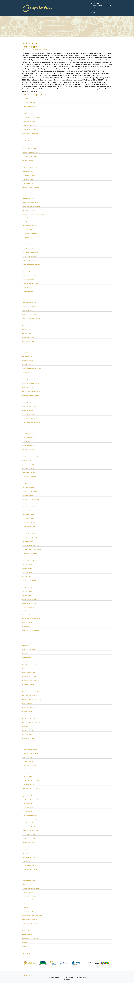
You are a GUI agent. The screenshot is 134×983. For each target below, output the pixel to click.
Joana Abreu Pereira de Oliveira (30, 491)
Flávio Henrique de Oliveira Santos (31, 391)
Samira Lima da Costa (27, 861)
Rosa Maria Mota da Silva (28, 838)
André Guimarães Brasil (28, 183)
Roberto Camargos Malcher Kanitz (31, 830)
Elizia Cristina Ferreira (27, 345)
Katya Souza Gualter (27, 576)
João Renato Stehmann (28, 503)
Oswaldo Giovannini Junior (29, 765)
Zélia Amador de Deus (27, 954)
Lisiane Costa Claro (27, 615)
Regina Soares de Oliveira (28, 796)
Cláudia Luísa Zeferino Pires (29, 268)
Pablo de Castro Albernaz (28, 769)
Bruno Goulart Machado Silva (29, 225)
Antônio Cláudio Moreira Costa (30, 202)
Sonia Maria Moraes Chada (28, 900)
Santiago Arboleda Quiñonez (29, 869)
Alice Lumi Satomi (26, 137)
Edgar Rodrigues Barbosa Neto (30, 314)
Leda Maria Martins (27, 591)
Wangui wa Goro (26, 942)
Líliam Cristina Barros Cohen (29, 611)
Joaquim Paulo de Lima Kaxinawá (30, 510)
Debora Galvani (26, 295)
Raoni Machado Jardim (28, 792)
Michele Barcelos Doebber (28, 734)
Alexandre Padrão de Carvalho (30, 133)
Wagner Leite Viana (27, 934)
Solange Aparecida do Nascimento (31, 888)
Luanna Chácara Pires (27, 622)
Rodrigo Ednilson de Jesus (29, 834)
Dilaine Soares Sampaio (28, 310)
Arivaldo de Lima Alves (28, 210)
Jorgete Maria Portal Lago (28, 526)
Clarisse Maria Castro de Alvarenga (31, 264)
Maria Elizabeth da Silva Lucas (30, 695)
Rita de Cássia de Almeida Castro (30, 826)
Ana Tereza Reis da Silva (28, 171)
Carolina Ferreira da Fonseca (29, 248)
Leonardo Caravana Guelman (29, 599)
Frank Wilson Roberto (27, 410)
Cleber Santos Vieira (27, 272)
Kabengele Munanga (27, 568)
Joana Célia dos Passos (28, 495)
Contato (93, 12)
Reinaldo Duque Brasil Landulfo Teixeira (32, 799)
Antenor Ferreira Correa (28, 198)
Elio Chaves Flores (26, 333)
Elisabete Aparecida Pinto (28, 341)
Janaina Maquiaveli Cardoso (29, 476)
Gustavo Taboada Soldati (28, 437)
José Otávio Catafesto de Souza (30, 545)
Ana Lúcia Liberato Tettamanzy (30, 156)
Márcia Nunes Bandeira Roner (29, 668)
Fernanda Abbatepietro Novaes (30, 379)
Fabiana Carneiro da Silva (28, 372)
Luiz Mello (24, 653)
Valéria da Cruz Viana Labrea (29, 919)
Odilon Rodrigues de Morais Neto (30, 753)
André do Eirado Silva (27, 179)
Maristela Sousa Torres (28, 730)
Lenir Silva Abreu (26, 595)
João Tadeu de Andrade (28, 507)
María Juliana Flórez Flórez (29, 707)
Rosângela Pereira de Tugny (29, 842)
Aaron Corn (25, 98)
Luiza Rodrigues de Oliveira (29, 661)
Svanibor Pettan (26, 904)
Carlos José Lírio (26, 237)
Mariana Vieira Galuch (27, 715)
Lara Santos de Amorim (28, 584)
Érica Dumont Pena (27, 356)
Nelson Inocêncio (26, 746)
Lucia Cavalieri (25, 626)
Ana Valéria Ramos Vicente (29, 175)
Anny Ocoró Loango (27, 194)
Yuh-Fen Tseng (26, 950)
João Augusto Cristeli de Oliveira (30, 499)
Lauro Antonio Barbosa (28, 588)
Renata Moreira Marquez (28, 811)
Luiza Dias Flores (26, 657)
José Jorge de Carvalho (28, 541)
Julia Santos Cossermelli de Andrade (31, 549)
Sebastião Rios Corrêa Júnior (29, 873)
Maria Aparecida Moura (28, 684)
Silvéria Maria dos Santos (28, 880)
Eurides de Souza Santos (28, 364)
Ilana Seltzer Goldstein (28, 449)
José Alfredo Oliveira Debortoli (30, 530)
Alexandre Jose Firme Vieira (29, 129)
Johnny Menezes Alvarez (28, 518)
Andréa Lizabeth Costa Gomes (30, 191)
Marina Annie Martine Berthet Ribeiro (31, 722)
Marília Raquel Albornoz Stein (29, 719)
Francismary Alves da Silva (29, 406)
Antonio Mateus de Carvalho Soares (31, 206)
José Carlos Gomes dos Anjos (29, 534)
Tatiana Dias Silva (26, 907)
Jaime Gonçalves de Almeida (29, 472)
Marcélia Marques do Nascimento (30, 665)
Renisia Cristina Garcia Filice (29, 815)
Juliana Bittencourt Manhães (29, 557)
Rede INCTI (94, 10)
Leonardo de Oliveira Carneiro (29, 603)
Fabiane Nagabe (26, 376)
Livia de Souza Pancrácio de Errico (31, 618)
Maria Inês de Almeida (27, 703)
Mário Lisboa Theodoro (28, 726)
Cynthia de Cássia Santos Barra (30, 283)
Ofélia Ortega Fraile (27, 757)
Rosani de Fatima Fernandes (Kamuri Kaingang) (34, 846)
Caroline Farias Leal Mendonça (30, 252)
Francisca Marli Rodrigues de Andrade (32, 399)
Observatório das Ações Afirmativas (100, 5)
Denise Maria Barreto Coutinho (30, 306)
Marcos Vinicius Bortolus (28, 672)
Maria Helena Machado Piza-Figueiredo (32, 699)
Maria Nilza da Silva (27, 711)
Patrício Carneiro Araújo (28, 772)
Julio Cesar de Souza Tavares (29, 561)
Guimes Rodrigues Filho (28, 433)
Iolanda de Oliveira (26, 460)
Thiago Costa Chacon (27, 911)
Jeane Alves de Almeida (28, 487)
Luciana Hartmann (27, 641)
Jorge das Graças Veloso (28, 522)
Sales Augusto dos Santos (29, 857)
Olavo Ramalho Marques (28, 761)
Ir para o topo (26, 975)
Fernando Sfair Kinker (27, 387)
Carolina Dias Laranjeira (28, 245)
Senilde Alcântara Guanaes (29, 877)
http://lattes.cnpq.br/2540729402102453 (35, 50)
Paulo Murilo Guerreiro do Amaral (30, 780)
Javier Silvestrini (26, 483)
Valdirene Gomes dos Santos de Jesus (32, 915)
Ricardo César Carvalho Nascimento (31, 823)
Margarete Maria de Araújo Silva (30, 676)
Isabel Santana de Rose (28, 468)
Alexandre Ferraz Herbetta (29, 125)
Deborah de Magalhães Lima (29, 299)
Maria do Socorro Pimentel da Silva (31, 692)
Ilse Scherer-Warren (27, 453)
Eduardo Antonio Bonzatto (29, 322)
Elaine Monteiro (26, 325)
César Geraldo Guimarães (28, 260)
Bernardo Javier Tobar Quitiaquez (30, 218)
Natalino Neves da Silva (28, 742)
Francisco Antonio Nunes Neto (30, 403)
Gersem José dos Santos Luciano (30, 418)
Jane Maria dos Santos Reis (29, 480)
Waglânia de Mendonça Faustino (30, 930)
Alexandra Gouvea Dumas (28, 121)
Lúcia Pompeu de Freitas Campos (30, 630)
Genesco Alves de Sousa (28, 414)
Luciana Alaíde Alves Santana (29, 634)
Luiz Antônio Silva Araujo (28, 649)
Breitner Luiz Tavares (27, 221)
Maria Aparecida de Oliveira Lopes (30, 680)
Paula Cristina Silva (27, 776)
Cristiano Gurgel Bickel (28, 279)
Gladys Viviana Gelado (27, 426)
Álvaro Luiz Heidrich (27, 141)
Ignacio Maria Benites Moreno (29, 445)
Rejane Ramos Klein (27, 803)
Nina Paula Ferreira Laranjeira (29, 749)
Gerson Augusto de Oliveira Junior (31, 422)
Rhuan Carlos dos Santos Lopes (30, 819)
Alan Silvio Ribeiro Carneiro (29, 114)
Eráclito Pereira (26, 353)
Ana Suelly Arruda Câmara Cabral (30, 168)
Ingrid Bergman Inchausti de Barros (31, 457)
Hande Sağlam (25, 441)
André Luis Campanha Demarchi (30, 187)
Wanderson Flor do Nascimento (30, 938)
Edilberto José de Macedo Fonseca (31, 318)
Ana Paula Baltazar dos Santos (30, 164)
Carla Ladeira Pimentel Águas (29, 233)
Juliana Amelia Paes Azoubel (29, 553)
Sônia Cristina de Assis (28, 892)
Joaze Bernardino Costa (28, 514)
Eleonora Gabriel (26, 329)
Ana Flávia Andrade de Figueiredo (31, 152)
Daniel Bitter (25, 287)
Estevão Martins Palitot (28, 360)
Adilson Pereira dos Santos (29, 106)
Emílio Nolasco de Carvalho (29, 349)
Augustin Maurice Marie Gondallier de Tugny (33, 214)
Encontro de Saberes (96, 7)
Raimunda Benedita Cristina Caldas (31, 788)
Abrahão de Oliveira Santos (29, 102)
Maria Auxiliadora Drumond (29, 688)
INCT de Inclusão (95, 3)
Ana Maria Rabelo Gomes (28, 160)
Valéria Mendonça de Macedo (29, 923)
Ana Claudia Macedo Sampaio (29, 148)
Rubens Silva (25, 850)
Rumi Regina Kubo (26, 853)
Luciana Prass (25, 645)
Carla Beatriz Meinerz (27, 229)
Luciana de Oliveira (27, 638)
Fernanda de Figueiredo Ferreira (30, 383)
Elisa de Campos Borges (28, 337)
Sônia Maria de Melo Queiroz (29, 896)
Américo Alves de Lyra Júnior (29, 144)
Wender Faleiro (26, 946)
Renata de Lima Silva (27, 807)
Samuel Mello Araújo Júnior (29, 865)
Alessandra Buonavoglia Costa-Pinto (31, 117)
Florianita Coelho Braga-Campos (30, 395)
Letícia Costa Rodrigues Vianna (30, 607)
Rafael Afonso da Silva (28, 784)
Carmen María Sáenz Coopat (29, 241)
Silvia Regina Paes (26, 884)
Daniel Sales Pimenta (27, 291)
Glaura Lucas (25, 430)
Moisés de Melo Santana (28, 738)
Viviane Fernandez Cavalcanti (29, 927)
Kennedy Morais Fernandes (29, 580)
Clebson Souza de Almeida (29, 275)
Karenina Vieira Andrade (28, 572)
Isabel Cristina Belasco (28, 464)
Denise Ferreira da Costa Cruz (29, 302)
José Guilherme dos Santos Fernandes (32, 537)
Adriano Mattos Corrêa (28, 110)
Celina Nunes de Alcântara (29, 256)
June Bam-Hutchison (27, 564)
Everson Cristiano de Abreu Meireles (31, 368)
